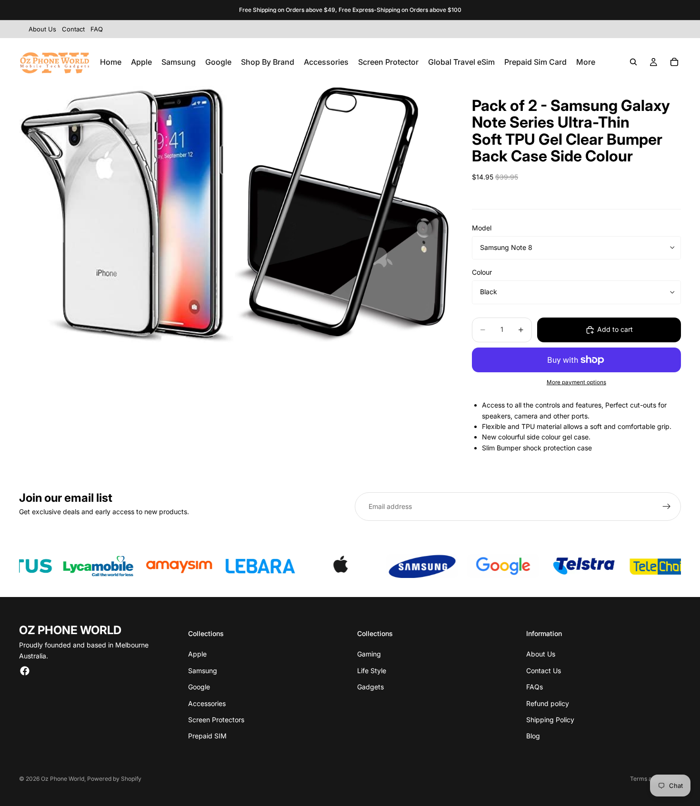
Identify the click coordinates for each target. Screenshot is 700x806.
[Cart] (674, 61)
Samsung (202, 671)
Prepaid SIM (207, 736)
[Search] (633, 61)
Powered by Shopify (114, 778)
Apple (197, 654)
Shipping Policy (550, 720)
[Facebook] (24, 671)
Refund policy (547, 703)
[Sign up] (667, 507)
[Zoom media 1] (126, 214)
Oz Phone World (62, 778)
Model (481, 228)
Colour (482, 272)
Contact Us (543, 671)
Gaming (369, 654)
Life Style (371, 671)
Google (199, 687)
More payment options (576, 382)
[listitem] (585, 61)
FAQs (534, 687)
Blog (533, 736)
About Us (540, 654)
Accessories (207, 703)
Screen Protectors (216, 720)
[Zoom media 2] (342, 214)
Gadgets (370, 687)
